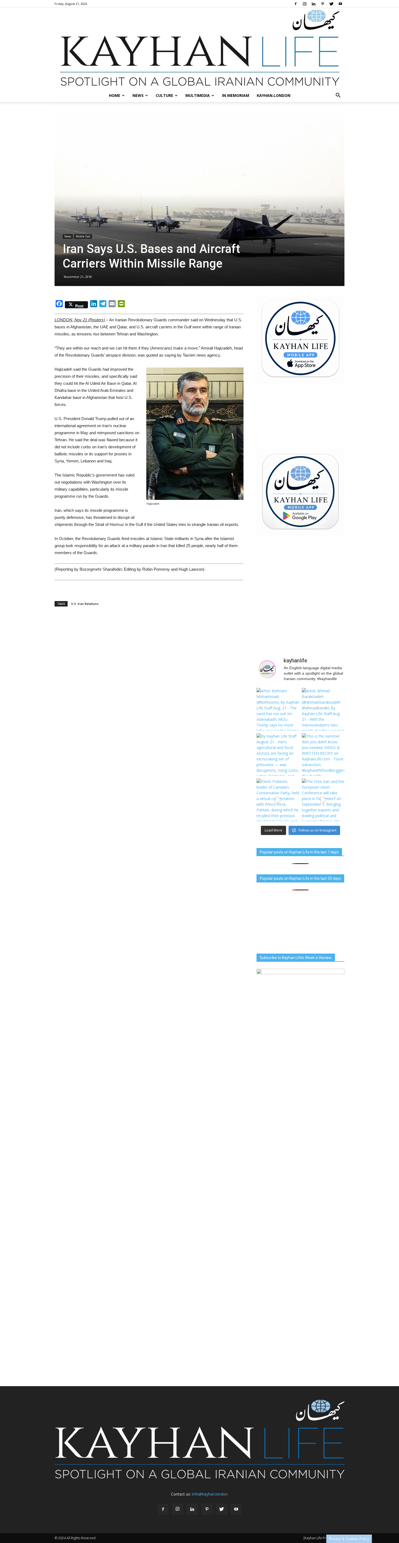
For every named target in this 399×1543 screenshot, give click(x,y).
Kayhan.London (273, 95)
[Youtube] (340, 4)
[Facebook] (296, 4)
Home (114, 95)
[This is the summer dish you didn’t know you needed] (323, 754)
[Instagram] (304, 4)
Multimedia (197, 95)
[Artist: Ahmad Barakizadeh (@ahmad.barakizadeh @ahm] (323, 709)
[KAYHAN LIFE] (199, 48)
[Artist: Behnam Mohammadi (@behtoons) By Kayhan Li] (277, 709)
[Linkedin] (313, 4)
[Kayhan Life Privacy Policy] (323, 1538)
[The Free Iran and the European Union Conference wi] (323, 800)
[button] (337, 95)
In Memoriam (235, 95)
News (138, 95)
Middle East (83, 236)
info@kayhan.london (210, 1494)
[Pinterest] (322, 4)
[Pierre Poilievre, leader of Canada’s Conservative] (277, 800)
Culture (164, 95)
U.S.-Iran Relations (85, 604)
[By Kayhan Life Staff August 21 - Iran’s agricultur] (277, 754)
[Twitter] (331, 4)
